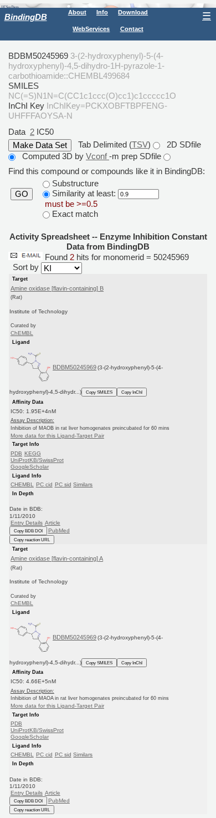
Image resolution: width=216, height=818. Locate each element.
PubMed (59, 530)
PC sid (63, 484)
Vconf (97, 156)
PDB (16, 453)
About (77, 12)
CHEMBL (22, 484)
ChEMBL (22, 333)
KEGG (32, 453)
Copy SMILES (99, 392)
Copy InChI (131, 392)
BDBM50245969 (74, 367)
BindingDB (25, 17)
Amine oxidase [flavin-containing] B (57, 288)
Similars (82, 484)
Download (133, 12)
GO (21, 194)
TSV (140, 144)
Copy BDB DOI (28, 531)
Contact (131, 29)
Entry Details (27, 523)
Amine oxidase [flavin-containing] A (57, 558)
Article (52, 523)
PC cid (44, 484)
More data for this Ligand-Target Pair (57, 436)
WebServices (91, 29)
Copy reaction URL (32, 539)
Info (102, 12)
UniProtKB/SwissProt (37, 460)
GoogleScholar (30, 467)
